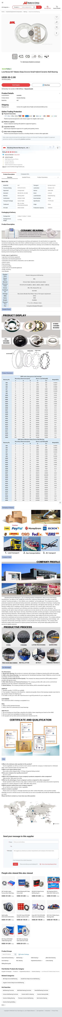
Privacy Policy (55, 1010)
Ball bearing (19, 957)
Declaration (47, 1010)
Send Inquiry (16, 85)
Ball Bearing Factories (8, 990)
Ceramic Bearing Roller (42, 994)
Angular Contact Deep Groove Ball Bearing (13, 982)
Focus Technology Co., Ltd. (20, 1010)
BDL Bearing (19, 960)
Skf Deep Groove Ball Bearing (10, 978)
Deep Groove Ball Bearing (34, 11)
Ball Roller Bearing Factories (24, 990)
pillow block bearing (51, 957)
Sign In (4, 166)
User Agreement (40, 1010)
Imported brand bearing (7, 957)
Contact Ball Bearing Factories (10, 994)
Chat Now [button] (47, 85)
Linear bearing (49, 960)
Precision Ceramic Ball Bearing (25, 998)
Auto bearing (5, 960)
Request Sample (29, 88)
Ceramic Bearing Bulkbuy (9, 1002)
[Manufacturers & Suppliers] (31, 2)
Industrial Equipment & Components (14, 11)
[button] (55, 177)
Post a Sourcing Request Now (48, 864)
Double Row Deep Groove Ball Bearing (30, 978)
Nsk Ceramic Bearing (42, 998)
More (3, 1005)
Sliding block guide (6, 963)
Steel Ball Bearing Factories (41, 990)
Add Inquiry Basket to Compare (31, 62)
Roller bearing (34, 957)
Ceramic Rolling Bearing (9, 998)
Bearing (25, 11)
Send (15, 864)
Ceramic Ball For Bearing (27, 994)
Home (3, 11)
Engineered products (36, 960)
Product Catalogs (24, 954)
